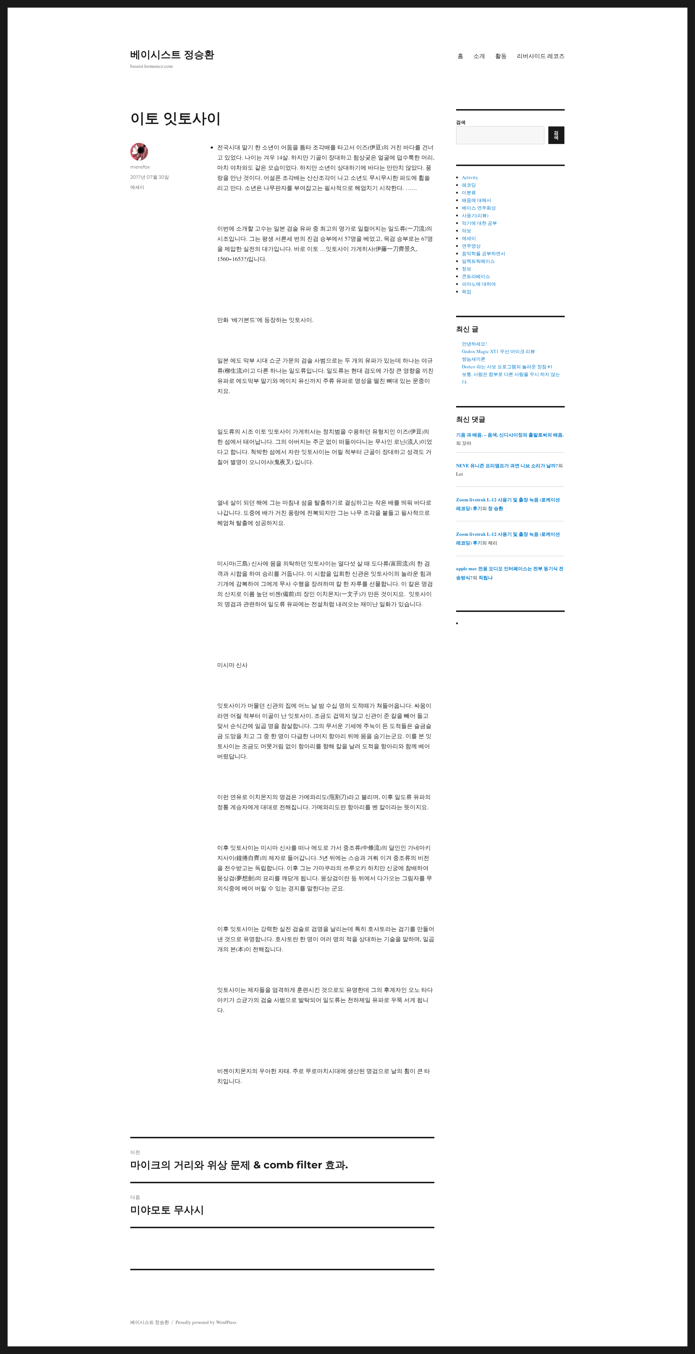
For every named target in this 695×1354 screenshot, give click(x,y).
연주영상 (471, 246)
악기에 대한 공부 (479, 223)
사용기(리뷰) (475, 215)
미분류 (469, 192)
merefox (140, 167)
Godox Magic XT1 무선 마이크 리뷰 (498, 351)
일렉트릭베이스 (478, 261)
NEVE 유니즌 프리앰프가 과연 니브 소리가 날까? (507, 465)
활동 (501, 56)
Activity (470, 177)
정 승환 (495, 508)
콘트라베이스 (476, 276)
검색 (461, 122)
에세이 (137, 187)
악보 (466, 230)
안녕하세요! (474, 343)
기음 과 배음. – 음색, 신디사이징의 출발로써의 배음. (510, 434)
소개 (479, 56)
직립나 (486, 577)
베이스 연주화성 (479, 207)
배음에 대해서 (476, 200)
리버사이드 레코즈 (541, 56)
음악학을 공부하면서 (483, 253)
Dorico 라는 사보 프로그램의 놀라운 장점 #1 (507, 366)
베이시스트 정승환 (172, 54)
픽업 (466, 291)
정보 (466, 268)
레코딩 (469, 185)
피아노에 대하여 (479, 284)
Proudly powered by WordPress (206, 1322)
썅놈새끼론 (473, 359)
